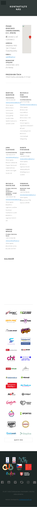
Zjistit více (18, 440)
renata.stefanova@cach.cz (27, 159)
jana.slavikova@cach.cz (12, 157)
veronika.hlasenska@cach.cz (28, 195)
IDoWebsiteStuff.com (25, 499)
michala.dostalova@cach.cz (13, 199)
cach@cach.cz (10, 57)
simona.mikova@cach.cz (12, 241)
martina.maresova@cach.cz (13, 102)
